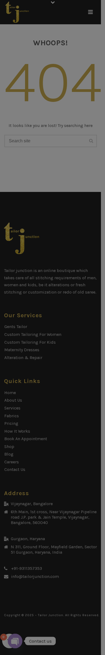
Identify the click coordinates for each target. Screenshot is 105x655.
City (31, 317)
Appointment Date (45, 220)
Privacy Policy (37, 384)
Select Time (38, 244)
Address (35, 270)
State (32, 294)
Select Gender (40, 170)
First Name (38, 73)
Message (34, 341)
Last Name (36, 97)
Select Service (41, 195)
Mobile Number (43, 145)
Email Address (41, 121)
